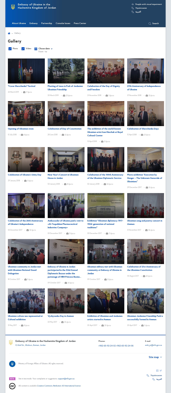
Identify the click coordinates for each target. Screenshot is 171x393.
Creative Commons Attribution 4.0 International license (59, 386)
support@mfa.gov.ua (66, 379)
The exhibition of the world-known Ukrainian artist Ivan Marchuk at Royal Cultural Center (105, 132)
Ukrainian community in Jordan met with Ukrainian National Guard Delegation (24, 270)
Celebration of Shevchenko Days (143, 129)
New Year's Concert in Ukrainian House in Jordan (63, 176)
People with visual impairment (148, 4)
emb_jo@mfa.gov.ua (153, 345)
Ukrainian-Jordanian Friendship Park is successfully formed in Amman (145, 318)
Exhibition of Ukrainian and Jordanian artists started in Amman (104, 318)
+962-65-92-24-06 (124, 346)
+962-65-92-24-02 (107, 346)
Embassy (34, 23)
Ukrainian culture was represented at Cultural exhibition (25, 318)
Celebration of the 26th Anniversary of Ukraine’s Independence (25, 222)
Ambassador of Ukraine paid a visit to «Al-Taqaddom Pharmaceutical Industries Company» (65, 224)
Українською (141, 8)
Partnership (46, 23)
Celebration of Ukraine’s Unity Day (24, 175)
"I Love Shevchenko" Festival (21, 86)
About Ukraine (19, 23)
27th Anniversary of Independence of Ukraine (144, 88)
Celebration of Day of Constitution (64, 129)
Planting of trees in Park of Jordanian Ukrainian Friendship (65, 88)
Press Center (80, 23)
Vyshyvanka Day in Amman (61, 316)
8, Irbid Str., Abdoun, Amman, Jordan (31, 345)
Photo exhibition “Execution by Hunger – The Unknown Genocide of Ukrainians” (144, 178)
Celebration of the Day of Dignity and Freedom (103, 88)
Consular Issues (63, 23)
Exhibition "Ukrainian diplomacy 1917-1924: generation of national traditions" (105, 224)
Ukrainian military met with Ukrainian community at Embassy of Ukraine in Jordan (104, 270)
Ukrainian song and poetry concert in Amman (144, 222)
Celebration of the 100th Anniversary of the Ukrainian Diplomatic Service (105, 176)
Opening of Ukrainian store (21, 129)
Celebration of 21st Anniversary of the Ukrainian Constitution (143, 268)
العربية (138, 12)
